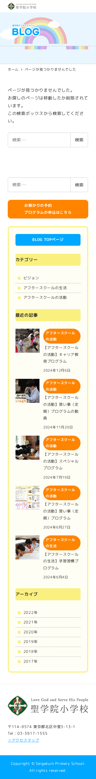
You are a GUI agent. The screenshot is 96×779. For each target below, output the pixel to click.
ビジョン (31, 278)
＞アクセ (15, 740)
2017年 (30, 661)
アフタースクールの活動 (45, 297)
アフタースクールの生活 (45, 288)
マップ (33, 740)
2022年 (30, 612)
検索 (79, 140)
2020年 (30, 632)
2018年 (30, 651)
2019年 (30, 641)
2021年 (30, 622)
